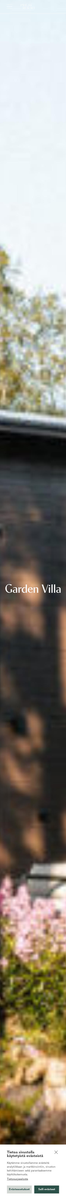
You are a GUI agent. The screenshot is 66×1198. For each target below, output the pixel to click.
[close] (56, 1152)
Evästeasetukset (19, 1189)
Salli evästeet (46, 1189)
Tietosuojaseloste (17, 1179)
